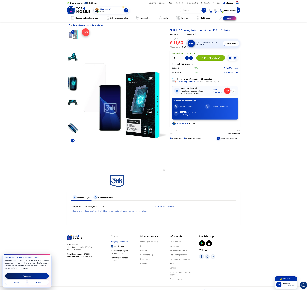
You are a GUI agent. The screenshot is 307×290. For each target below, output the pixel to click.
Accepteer (27, 276)
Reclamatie (205, 3)
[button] (73, 39)
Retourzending (192, 3)
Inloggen (229, 3)
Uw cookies (174, 246)
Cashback (179, 3)
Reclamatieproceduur (179, 255)
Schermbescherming (81, 25)
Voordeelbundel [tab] (105, 197)
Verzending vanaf (188, 81)
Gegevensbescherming (179, 250)
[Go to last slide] (72, 32)
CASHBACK (183, 123)
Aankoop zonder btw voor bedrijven (181, 273)
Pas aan (16, 282)
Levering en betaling (157, 3)
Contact (216, 3)
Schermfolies (97, 25)
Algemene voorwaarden (180, 259)
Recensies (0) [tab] (83, 197)
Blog (170, 3)
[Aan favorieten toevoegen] (235, 58)
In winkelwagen (231, 43)
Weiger (38, 282)
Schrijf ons (92, 3)
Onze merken (175, 241)
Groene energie (76, 3)
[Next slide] (72, 140)
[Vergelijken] (229, 58)
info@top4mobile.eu (119, 241)
